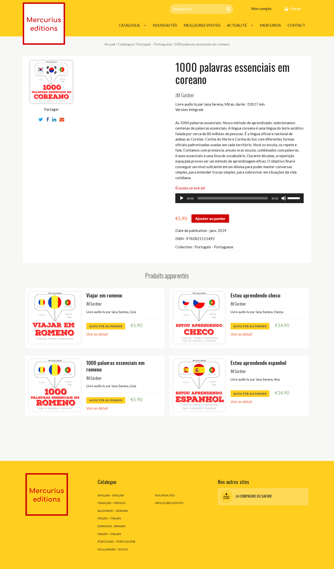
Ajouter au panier (210, 218)
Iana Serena (213, 104)
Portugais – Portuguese (116, 541)
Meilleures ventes (202, 25)
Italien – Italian (109, 518)
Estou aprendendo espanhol (258, 362)
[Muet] (283, 198)
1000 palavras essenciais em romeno (115, 366)
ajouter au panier (105, 326)
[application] (239, 198)
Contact (296, 25)
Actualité (237, 25)
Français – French (111, 503)
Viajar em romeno (104, 295)
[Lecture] (181, 198)
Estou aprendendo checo (255, 295)
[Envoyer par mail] (61, 119)
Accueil (109, 44)
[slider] (294, 197)
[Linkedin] (54, 119)
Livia (133, 312)
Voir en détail (97, 334)
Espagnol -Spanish (111, 526)
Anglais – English (111, 495)
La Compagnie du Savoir (253, 496)
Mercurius (270, 25)
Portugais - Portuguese (154, 44)
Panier (295, 8)
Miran (229, 104)
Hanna (278, 312)
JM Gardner (184, 95)
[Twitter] (40, 119)
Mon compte (261, 8)
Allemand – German (113, 511)
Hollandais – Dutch (113, 549)
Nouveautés (165, 25)
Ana (277, 379)
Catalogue (129, 25)
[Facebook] (47, 119)
